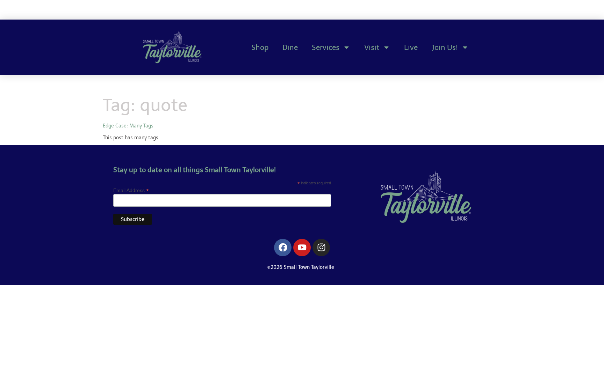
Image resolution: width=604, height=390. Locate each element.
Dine (290, 47)
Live (411, 47)
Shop (259, 47)
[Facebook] (283, 247)
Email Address (131, 190)
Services (325, 47)
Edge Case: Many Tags (128, 126)
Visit (371, 47)
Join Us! (445, 47)
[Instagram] (321, 247)
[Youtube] (302, 247)
